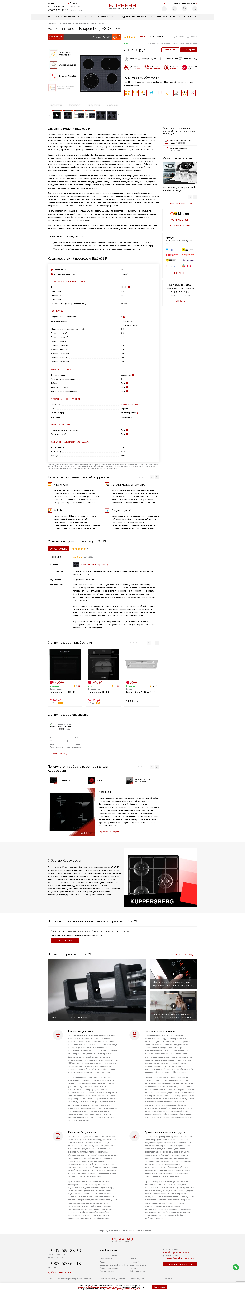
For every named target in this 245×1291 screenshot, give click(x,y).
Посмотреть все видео (183, 955)
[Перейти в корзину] (184, 8)
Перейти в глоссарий (109, 832)
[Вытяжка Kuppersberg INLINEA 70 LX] (141, 664)
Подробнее (180, 273)
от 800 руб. (135, 69)
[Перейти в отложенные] (164, 8)
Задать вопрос (65, 941)
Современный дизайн (130, 405)
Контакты (134, 1268)
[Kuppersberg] (122, 7)
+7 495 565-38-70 (58, 6)
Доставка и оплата (108, 1256)
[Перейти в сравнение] (174, 8)
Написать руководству (180, 1264)
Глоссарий (134, 1262)
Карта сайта (167, 1279)
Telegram (74, 3)
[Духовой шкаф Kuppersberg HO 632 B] (103, 664)
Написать (180, 301)
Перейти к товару (58, 754)
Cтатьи (133, 1259)
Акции (167, 3)
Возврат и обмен (107, 1271)
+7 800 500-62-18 (58, 10)
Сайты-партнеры (137, 1271)
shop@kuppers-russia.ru (177, 1252)
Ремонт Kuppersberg (109, 1268)
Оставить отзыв (180, 220)
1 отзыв (141, 37)
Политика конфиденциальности (112, 1279)
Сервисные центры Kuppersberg (114, 1265)
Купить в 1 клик (170, 50)
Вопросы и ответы (138, 1265)
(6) (156, 686)
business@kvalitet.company (179, 1258)
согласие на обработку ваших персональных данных (97, 1287)
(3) (79, 686)
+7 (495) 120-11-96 (180, 292)
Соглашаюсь (159, 1287)
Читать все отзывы (180, 226)
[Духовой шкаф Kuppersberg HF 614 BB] (65, 664)
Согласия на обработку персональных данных (123, 1289)
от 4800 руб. (155, 69)
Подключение (106, 1259)
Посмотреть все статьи (180, 203)
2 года (173, 69)
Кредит (103, 1262)
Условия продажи (137, 1279)
